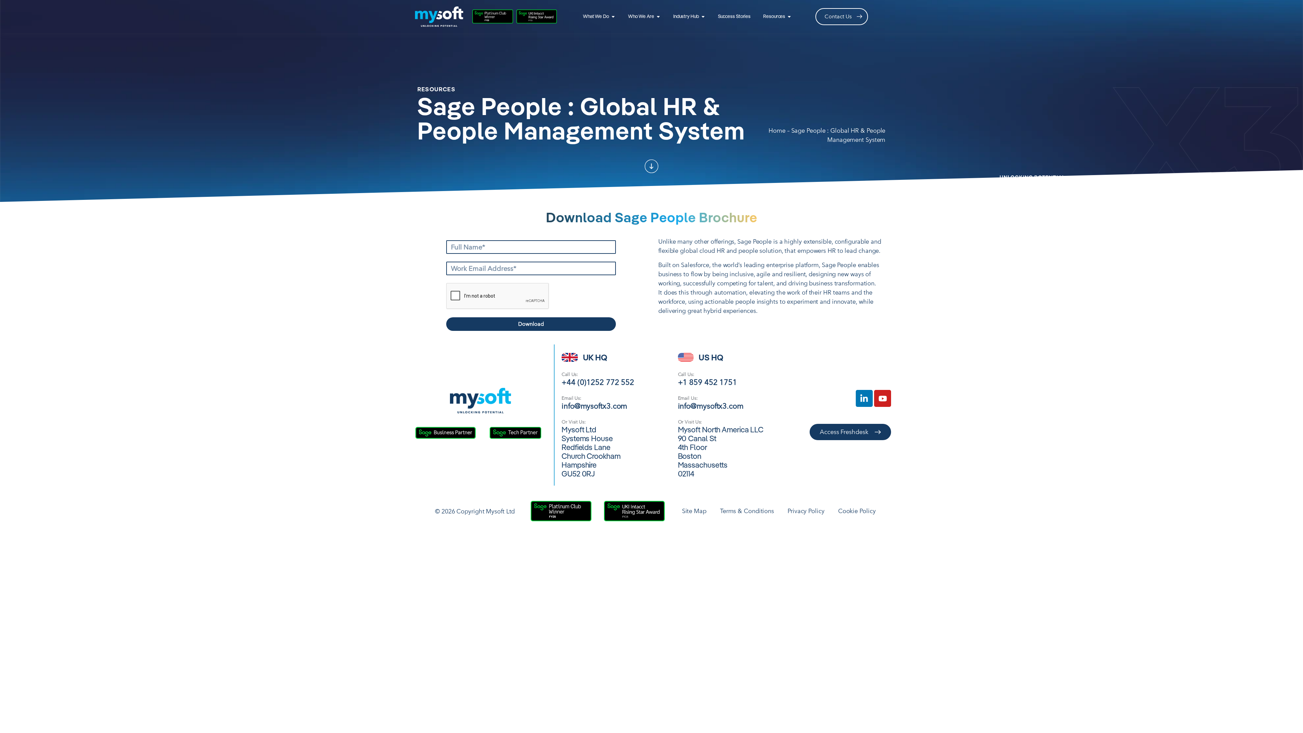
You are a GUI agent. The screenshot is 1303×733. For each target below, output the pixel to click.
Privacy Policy (806, 511)
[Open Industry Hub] (703, 16)
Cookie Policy (857, 511)
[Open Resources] (789, 16)
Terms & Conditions (747, 511)
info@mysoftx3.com (594, 405)
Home (777, 130)
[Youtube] (882, 398)
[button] (651, 166)
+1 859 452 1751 (707, 382)
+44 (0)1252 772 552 (598, 382)
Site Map (694, 511)
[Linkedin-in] (864, 398)
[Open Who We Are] (658, 16)
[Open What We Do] (613, 16)
